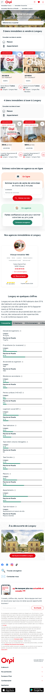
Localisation (8, 189)
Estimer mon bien (24, 198)
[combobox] (5, 193)
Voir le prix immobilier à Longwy (22, 555)
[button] (22, 667)
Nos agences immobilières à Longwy (22, 235)
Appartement (12, 46)
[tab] (6, 323)
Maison (9, 42)
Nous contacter (20, 276)
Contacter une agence (22, 222)
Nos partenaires (6, 672)
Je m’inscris (37, 608)
